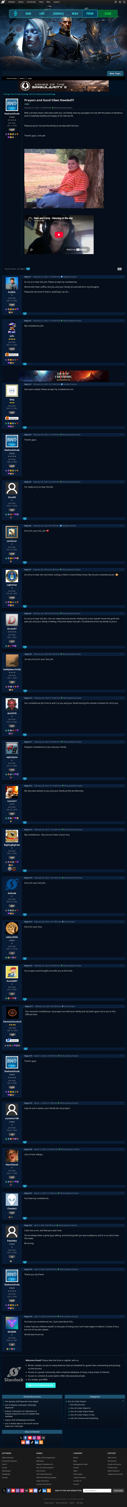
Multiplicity (6, 1474)
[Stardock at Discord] (27, 1442)
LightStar (12, 584)
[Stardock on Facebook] (25, 1438)
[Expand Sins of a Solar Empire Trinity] (69, 1415)
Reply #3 (27, 384)
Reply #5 (27, 482)
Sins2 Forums (69, 921)
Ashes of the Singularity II (45, 1457)
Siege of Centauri (42, 1481)
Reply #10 (28, 698)
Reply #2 (27, 320)
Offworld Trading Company (46, 1477)
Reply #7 (27, 569)
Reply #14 (28, 878)
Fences (4, 1467)
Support (57, 2)
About (75, 1457)
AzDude (12, 893)
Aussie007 (12, 980)
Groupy (5, 1477)
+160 (12, 1034)
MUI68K (12, 1331)
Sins (13, 13)
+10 (12, 1344)
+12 (12, 953)
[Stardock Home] (3, 1)
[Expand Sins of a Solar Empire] (66, 1401)
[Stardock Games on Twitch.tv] (34, 1438)
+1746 (12, 597)
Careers (76, 1467)
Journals (58, 13)
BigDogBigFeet (12, 844)
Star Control (40, 1471)
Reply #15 (28, 921)
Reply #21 (28, 1193)
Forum (89, 13)
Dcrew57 (12, 628)
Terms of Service (61, 1503)
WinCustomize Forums (63, 108)
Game (28, 13)
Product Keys (112, 1467)
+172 (12, 641)
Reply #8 (27, 613)
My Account (112, 1461)
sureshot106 (12, 1118)
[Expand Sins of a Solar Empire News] (69, 1411)
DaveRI (12, 497)
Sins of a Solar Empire (18, 94)
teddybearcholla (12, 669)
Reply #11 (28, 742)
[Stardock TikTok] (32, 1442)
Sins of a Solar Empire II (44, 1467)
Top (122, 277)
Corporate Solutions (9, 1461)
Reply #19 (28, 1103)
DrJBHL (12, 292)
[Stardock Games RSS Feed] (41, 1442)
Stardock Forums (70, 277)
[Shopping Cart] (120, 2)
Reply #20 (28, 1149)
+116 (12, 1213)
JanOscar (12, 540)
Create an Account (114, 1464)
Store (108, 13)
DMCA (72, 1503)
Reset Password (113, 1471)
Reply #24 (28, 1316)
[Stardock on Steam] (43, 1438)
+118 (12, 1177)
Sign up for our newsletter (68, 1490)
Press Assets (77, 1474)
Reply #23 (28, 1269)
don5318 (11, 713)
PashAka (12, 1240)
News (41, 2)
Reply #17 (29, 1006)
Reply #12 (28, 786)
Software (11, 2)
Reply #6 (27, 525)
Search (22, 78)
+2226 (12, 129)
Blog (48, 2)
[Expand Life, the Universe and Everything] (69, 1418)
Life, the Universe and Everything (41, 94)
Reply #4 (27, 434)
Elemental (40, 1461)
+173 (12, 770)
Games (20, 2)
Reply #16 (28, 965)
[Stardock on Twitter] (21, 1438)
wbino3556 (12, 937)
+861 (12, 682)
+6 (12, 1256)
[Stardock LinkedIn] (36, 1442)
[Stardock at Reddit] (23, 1442)
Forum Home (12, 78)
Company (77, 1453)
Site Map (80, 1503)
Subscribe (118, 1490)
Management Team (80, 1464)
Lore (42, 13)
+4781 (12, 305)
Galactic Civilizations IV (44, 1464)
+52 (12, 994)
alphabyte (11, 757)
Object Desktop (7, 1457)
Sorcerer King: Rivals (43, 1484)
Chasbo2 (12, 1208)
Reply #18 (28, 1056)
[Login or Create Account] (116, 2)
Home (5, 94)
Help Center (112, 1457)
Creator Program (79, 1477)
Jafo (12, 335)
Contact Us (77, 1481)
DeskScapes (6, 1471)
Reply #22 (28, 1225)
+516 (12, 726)
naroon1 (12, 800)
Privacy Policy (49, 1503)
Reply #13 (28, 829)
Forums (76, 1484)
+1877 (12, 412)
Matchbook (12, 1164)
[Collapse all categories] (122, 1401)
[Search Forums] (124, 2)
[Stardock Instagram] (39, 1438)
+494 (12, 857)
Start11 (4, 1464)
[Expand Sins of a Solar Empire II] (69, 1408)
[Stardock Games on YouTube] (30, 1438)
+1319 (12, 554)
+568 (12, 906)
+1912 (12, 349)
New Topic (115, 73)
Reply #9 (28, 654)
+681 (12, 813)
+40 (12, 1134)
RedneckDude (11, 113)
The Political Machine (44, 1474)
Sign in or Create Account (40, 1385)
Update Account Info (115, 1474)
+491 (12, 510)
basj (12, 399)
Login (30, 78)
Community (31, 2)
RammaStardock (12, 1021)
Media (75, 13)
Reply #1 (27, 277)
